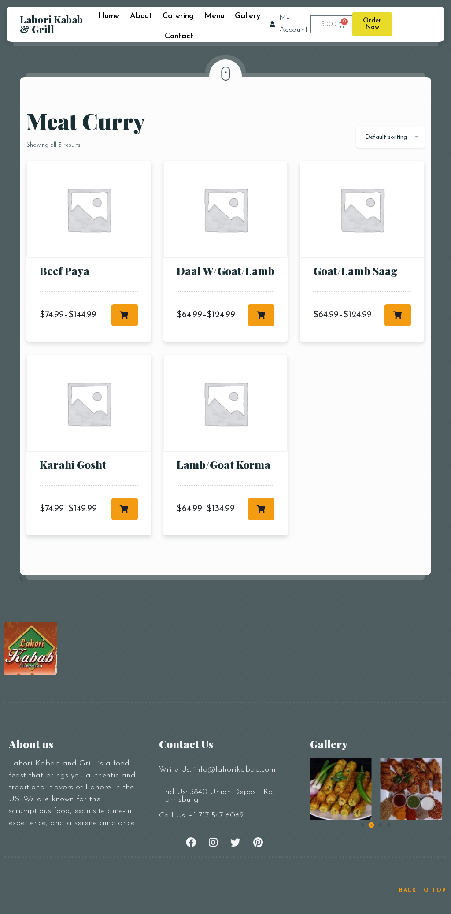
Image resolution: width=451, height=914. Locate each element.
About (141, 16)
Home (108, 16)
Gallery (247, 16)
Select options (124, 315)
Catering (178, 16)
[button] (362, 825)
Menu (214, 16)
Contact (179, 37)
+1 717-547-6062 (216, 816)
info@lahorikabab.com (235, 770)
